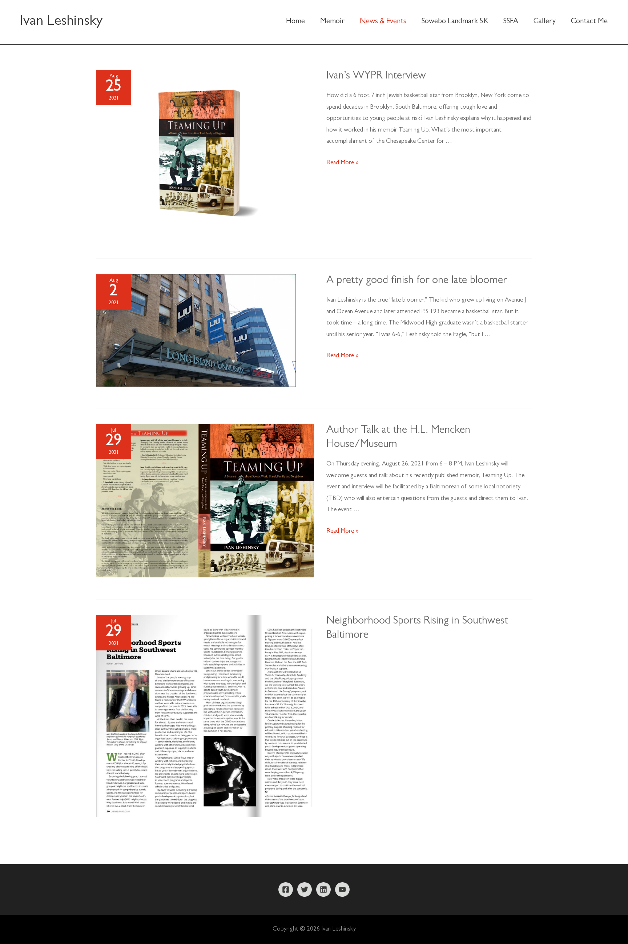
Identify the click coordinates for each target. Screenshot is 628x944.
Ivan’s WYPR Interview (376, 76)
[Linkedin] (323, 889)
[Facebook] (285, 889)
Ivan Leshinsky (61, 22)
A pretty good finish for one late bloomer (416, 281)
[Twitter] (304, 889)
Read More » (342, 163)
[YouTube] (342, 889)
